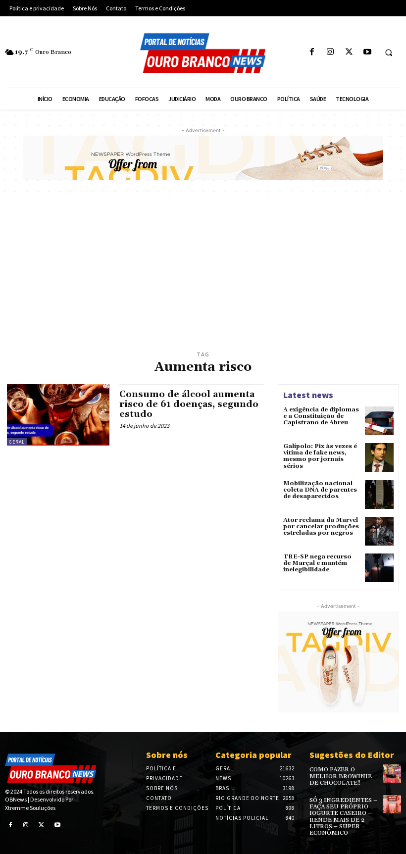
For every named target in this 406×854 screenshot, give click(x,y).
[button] (388, 52)
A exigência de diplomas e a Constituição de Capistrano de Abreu (321, 416)
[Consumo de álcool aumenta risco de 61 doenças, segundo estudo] (58, 415)
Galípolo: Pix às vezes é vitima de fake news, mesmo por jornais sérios (320, 456)
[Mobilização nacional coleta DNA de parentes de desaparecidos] (379, 494)
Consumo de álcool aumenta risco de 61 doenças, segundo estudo (188, 404)
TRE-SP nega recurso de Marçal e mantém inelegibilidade (317, 563)
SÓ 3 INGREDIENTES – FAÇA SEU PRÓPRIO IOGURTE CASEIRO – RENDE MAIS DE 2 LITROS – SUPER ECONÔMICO (343, 817)
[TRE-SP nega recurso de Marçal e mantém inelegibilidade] (379, 567)
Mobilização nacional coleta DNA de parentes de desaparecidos (320, 490)
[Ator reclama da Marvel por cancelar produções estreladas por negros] (379, 531)
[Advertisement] (203, 274)
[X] (348, 52)
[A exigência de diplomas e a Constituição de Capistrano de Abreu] (379, 420)
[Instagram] (330, 52)
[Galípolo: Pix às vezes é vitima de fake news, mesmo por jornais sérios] (379, 457)
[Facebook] (312, 52)
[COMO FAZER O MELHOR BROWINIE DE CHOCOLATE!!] (392, 773)
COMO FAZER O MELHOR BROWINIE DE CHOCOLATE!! (340, 776)
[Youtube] (367, 52)
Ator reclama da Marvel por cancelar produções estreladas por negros (321, 526)
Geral (17, 442)
